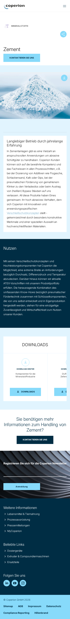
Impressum (34, 606)
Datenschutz (53, 606)
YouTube (15, 583)
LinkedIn (6, 583)
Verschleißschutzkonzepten (23, 213)
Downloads (31, 391)
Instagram (23, 583)
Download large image (64, 78)
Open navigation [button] (64, 6)
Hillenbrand (41, 612)
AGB (20, 606)
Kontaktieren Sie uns (22, 57)
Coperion (14, 6)
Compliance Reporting (16, 612)
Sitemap (8, 606)
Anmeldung (22, 486)
